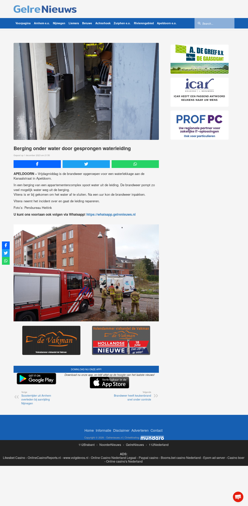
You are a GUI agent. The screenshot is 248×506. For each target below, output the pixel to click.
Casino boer (235, 457)
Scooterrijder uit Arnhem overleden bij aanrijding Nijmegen (36, 397)
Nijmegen (59, 23)
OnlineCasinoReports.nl (44, 457)
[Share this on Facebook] (37, 164)
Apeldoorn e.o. (167, 23)
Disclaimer (121, 430)
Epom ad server (214, 457)
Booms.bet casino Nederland (181, 457)
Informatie (103, 430)
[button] (238, 497)
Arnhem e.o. (42, 23)
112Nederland (159, 444)
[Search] (199, 23)
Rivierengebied (144, 23)
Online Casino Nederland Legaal (113, 457)
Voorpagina (23, 23)
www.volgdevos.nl (75, 457)
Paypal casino (148, 457)
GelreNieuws (135, 444)
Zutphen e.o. (122, 23)
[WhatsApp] (135, 164)
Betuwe (87, 23)
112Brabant (86, 444)
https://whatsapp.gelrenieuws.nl (111, 214)
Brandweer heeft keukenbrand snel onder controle (132, 395)
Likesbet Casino (14, 457)
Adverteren (140, 430)
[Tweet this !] (86, 164)
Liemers (74, 23)
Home (89, 430)
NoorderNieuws (110, 444)
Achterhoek (103, 23)
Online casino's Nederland (124, 461)
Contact (157, 430)
